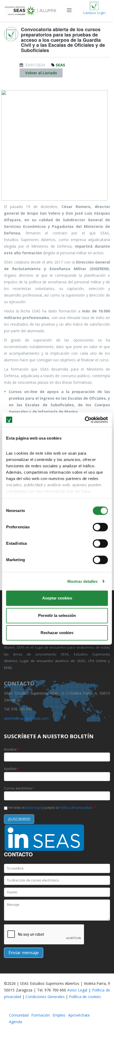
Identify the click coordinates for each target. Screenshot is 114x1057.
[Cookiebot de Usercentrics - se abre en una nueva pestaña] (85, 419)
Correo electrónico (19, 788)
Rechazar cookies (57, 632)
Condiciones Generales (45, 996)
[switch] (100, 527)
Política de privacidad (75, 807)
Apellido (11, 769)
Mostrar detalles (82, 581)
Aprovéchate (79, 1015)
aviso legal (33, 807)
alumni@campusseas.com (26, 718)
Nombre (11, 749)
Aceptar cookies (57, 598)
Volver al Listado (41, 72)
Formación (40, 1015)
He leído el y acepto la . (51, 807)
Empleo (58, 1015)
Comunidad (19, 1015)
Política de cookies (85, 996)
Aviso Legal (77, 990)
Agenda (15, 1021)
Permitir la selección (57, 615)
